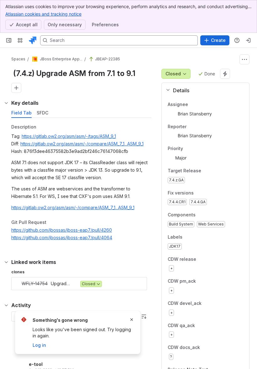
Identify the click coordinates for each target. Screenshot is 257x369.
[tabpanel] (82, 184)
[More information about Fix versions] (199, 193)
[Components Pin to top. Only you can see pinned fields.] (209, 215)
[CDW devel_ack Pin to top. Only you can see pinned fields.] (215, 303)
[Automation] (225, 74)
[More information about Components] (201, 215)
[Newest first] (144, 316)
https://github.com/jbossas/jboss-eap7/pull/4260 (61, 230)
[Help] (237, 40)
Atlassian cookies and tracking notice (43, 14)
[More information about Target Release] (207, 171)
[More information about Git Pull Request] (52, 222)
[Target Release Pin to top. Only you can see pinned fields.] (215, 170)
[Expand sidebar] (9, 40)
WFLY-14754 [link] (35, 283)
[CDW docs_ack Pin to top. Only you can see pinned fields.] (213, 347)
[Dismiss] (131, 319)
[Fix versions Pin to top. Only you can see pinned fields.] (207, 192)
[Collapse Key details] (6, 103)
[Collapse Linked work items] (6, 262)
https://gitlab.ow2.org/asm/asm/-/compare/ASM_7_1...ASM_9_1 (82, 143)
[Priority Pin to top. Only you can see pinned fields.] (196, 148)
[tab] (21, 113)
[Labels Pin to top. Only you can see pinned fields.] (187, 237)
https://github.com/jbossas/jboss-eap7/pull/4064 (61, 237)
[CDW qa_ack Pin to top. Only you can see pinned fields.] (208, 325)
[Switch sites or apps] (20, 40)
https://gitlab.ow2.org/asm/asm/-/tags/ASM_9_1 (69, 136)
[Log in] (248, 40)
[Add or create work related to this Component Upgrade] (16, 88)
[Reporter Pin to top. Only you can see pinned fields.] (191, 126)
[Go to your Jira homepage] (33, 40)
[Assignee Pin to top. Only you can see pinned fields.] (193, 104)
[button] (203, 90)
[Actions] (244, 59)
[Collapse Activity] (6, 305)
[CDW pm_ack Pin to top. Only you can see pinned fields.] (209, 281)
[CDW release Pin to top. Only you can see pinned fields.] (209, 259)
